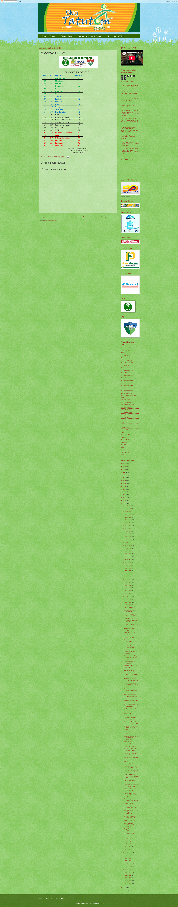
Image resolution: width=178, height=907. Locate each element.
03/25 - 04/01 (128, 849)
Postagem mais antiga (109, 217)
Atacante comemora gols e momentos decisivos (131, 754)
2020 (124, 480)
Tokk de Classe (125, 452)
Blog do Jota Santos (126, 378)
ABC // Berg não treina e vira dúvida (130, 633)
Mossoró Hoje (124, 430)
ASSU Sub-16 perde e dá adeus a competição (130, 615)
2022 (124, 475)
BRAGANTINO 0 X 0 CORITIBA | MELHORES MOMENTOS (128, 136)
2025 (124, 466)
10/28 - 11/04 (128, 531)
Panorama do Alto (125, 435)
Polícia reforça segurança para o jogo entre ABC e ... (131, 684)
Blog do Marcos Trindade (127, 388)
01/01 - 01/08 (128, 883)
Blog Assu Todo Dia (126, 348)
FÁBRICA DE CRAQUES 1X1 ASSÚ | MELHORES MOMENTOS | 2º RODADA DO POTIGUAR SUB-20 (129, 129)
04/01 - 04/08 (128, 847)
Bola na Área (124, 415)
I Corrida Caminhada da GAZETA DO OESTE (130, 766)
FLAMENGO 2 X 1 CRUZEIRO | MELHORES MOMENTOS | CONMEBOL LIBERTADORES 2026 (130, 151)
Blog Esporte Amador (126, 393)
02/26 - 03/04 (128, 861)
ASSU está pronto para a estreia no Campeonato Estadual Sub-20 (129, 93)
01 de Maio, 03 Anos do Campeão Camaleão (130, 749)
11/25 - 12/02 (128, 520)
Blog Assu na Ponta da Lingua (128, 355)
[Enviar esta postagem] (68, 157)
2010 (124, 890)
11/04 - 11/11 (128, 528)
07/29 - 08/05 (128, 568)
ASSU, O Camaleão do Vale (128, 353)
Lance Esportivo (125, 427)
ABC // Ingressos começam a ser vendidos (131, 705)
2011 (124, 887)
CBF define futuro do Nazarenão (129, 742)
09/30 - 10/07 (128, 542)
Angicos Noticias (125, 350)
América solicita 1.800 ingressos (130, 709)
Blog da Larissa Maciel (127, 363)
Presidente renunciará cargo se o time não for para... (131, 701)
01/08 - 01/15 (128, 881)
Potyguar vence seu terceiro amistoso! (131, 834)
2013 (124, 500)
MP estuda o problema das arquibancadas (131, 762)
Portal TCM (124, 445)
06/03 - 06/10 (128, 591)
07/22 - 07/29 (128, 571)
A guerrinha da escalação (130, 820)
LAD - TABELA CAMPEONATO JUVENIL (129, 824)
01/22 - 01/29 (128, 875)
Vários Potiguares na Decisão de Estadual (130, 806)
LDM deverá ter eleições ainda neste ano (130, 789)
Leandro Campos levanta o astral (131, 732)
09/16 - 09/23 (128, 548)
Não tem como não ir (129, 607)
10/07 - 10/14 (128, 540)
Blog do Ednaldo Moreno (127, 373)
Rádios (123, 447)
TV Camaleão (124, 455)
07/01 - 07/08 (128, 579)
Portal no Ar (124, 442)
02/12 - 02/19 (128, 866)
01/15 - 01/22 (128, 878)
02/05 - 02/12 (128, 869)
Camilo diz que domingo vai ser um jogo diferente (131, 799)
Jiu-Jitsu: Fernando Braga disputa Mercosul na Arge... (130, 657)
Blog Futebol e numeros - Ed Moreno (128, 396)
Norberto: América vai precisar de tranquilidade (131, 679)
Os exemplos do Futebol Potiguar (130, 652)
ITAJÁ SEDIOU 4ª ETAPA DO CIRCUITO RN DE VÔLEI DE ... (131, 776)
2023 (124, 472)
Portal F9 (123, 437)
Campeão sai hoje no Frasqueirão (129, 610)
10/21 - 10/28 (128, 534)
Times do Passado (67, 36)
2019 (124, 483)
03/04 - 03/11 (128, 858)
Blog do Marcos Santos (127, 385)
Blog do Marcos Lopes (126, 383)
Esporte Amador (125, 420)
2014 (124, 497)
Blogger (102, 903)
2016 (124, 492)
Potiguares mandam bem (130, 746)
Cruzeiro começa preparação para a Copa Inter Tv (130, 620)
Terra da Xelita (125, 450)
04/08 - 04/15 (128, 844)
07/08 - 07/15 (128, 576)
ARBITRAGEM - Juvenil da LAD (130, 666)
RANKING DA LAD (129, 803)
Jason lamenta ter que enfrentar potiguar (129, 714)
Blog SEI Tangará (125, 409)
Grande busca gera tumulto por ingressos (131, 625)
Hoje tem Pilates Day (129, 637)
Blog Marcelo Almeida (127, 402)
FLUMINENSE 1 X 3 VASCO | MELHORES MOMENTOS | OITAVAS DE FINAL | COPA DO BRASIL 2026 (130, 113)
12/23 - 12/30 (128, 508)
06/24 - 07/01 (128, 582)
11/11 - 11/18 (128, 525)
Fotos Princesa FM (115, 36)
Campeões (53, 36)
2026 (124, 463)
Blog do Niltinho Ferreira (127, 390)
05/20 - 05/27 (128, 596)
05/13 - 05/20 (128, 599)
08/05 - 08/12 (128, 565)
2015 (124, 495)
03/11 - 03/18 (128, 855)
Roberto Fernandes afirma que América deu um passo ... (130, 794)
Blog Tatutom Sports (126, 412)
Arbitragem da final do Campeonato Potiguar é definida (131, 690)
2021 (124, 478)
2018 (124, 486)
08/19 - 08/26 (128, 559)
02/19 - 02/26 (128, 864)
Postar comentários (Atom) (51, 220)
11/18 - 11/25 (128, 523)
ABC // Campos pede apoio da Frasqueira (131, 758)
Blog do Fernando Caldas (127, 375)
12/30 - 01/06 (128, 506)
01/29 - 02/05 (128, 872)
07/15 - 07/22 (128, 574)
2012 (124, 503)
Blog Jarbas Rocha (125, 399)
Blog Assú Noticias (126, 358)
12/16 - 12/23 (128, 511)
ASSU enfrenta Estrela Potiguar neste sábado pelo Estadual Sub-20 (129, 86)
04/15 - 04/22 (128, 841)
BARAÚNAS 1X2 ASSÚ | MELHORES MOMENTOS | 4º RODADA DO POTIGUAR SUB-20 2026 (129, 121)
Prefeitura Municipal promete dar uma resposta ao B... (129, 647)
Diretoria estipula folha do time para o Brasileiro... (131, 771)
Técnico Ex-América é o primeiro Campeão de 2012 (130, 696)
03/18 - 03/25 (128, 852)
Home (44, 36)
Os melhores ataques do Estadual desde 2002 (130, 816)
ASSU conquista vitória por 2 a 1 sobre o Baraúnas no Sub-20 (130, 106)
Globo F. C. (124, 422)
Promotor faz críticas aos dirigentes (130, 662)
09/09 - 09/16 (128, 551)
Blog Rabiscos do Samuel (127, 404)
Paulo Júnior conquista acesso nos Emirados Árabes (130, 641)
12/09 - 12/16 (128, 514)
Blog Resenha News (126, 407)
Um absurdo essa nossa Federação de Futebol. (130, 718)
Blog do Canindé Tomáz (127, 370)
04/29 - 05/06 (128, 605)
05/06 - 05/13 (128, 602)
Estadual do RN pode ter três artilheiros (130, 781)
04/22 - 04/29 (128, 838)
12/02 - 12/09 (128, 517)
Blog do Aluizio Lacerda (127, 368)
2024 (124, 469)
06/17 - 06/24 (128, 585)
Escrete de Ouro (125, 417)
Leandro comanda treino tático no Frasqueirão (130, 675)
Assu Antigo (82, 36)
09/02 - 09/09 (128, 554)
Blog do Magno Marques (127, 380)
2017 (124, 489)
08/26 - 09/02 (128, 557)
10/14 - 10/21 (128, 537)
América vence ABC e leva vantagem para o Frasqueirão (131, 811)
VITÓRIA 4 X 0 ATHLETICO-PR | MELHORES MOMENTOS (129, 100)
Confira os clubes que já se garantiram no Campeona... (131, 737)
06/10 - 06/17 (128, 588)
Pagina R (123, 432)
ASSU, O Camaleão (97, 36)
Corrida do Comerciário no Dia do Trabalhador (131, 785)
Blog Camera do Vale (126, 360)
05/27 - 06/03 (128, 593)
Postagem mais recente (47, 217)
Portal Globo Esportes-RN (128, 440)
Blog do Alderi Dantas (126, 365)
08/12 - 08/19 (128, 562)
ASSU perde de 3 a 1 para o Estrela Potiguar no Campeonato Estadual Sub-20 (130, 143)
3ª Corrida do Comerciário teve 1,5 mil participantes (131, 722)
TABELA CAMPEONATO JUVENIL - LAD (131, 671)
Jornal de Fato (124, 425)
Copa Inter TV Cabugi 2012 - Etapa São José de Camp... (131, 727)
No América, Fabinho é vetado (130, 629)
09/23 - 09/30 (128, 545)
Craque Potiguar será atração (129, 829)
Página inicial (79, 217)
